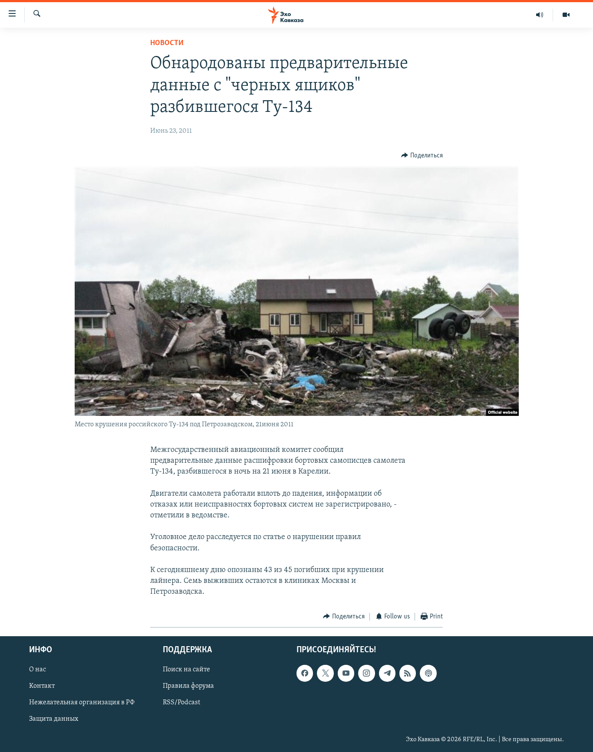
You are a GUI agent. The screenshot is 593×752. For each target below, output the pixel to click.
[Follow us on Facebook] (304, 673)
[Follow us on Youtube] (346, 673)
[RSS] (407, 673)
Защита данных (53, 719)
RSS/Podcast (181, 703)
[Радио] (540, 15)
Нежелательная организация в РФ (82, 703)
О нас (37, 669)
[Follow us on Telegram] (387, 673)
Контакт (42, 686)
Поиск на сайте (186, 669)
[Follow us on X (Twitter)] (325, 673)
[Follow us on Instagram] (366, 673)
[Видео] (566, 15)
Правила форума (188, 686)
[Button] (422, 155)
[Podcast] (428, 673)
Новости (167, 43)
